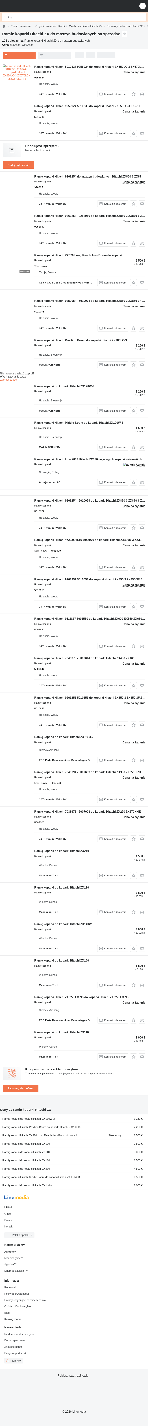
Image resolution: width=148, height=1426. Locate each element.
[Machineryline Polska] (25, 6)
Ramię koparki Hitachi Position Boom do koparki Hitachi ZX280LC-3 (80, 340)
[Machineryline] (4, 26)
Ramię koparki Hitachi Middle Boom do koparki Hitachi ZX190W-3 (78, 422)
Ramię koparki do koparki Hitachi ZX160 (61, 960)
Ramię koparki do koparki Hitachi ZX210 (61, 850)
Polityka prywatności (16, 1293)
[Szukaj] (142, 17)
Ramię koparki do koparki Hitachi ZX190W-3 (64, 386)
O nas (8, 1213)
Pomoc (8, 1220)
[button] (142, 6)
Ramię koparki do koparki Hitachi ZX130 (61, 887)
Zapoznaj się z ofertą (20, 1088)
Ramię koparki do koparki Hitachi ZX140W (63, 924)
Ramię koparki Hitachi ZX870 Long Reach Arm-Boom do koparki (78, 255)
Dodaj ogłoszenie (18, 165)
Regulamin (10, 1287)
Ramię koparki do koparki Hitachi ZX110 (61, 1032)
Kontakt (8, 1226)
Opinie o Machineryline (17, 1306)
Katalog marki (12, 1319)
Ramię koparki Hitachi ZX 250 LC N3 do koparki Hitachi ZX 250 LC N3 (81, 997)
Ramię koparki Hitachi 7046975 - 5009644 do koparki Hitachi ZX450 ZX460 (84, 658)
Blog (7, 1312)
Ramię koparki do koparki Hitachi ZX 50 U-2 (63, 737)
